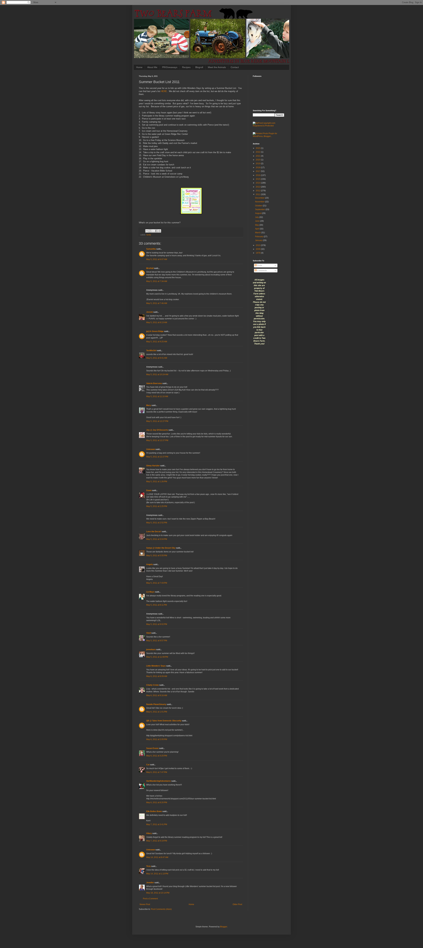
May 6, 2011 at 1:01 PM (156, 712)
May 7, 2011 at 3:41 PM (156, 824)
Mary (148, 405)
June (257, 221)
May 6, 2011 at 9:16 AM (156, 695)
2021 (258, 156)
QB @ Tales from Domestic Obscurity (163, 721)
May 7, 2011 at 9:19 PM (156, 841)
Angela (149, 564)
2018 (258, 167)
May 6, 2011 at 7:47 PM (156, 772)
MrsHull (150, 268)
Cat (148, 764)
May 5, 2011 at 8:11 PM (156, 605)
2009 (258, 249)
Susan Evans (152, 748)
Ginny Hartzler (153, 466)
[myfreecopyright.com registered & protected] (268, 126)
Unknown (150, 449)
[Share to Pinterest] (159, 231)
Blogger (223, 927)
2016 (258, 175)
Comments (262, 270)
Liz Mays (150, 592)
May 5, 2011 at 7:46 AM (156, 303)
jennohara (151, 649)
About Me (152, 67)
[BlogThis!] (150, 231)
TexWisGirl (151, 350)
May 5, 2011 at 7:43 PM (156, 583)
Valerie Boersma (154, 383)
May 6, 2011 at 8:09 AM (156, 676)
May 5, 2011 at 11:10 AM (157, 396)
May (257, 225)
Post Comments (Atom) (161, 909)
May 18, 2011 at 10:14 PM (157, 893)
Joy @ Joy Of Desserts (157, 430)
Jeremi (149, 312)
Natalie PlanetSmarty (156, 704)
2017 (258, 171)
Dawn (149, 490)
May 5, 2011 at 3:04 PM (156, 539)
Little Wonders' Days (156, 666)
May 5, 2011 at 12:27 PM (157, 421)
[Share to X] (153, 231)
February (259, 236)
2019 (258, 163)
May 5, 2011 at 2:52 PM (156, 522)
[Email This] (147, 231)
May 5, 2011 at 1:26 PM (156, 481)
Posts (259, 265)
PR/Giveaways (169, 67)
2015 (258, 179)
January (259, 240)
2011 (258, 194)
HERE (164, 91)
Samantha (151, 249)
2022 (258, 152)
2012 (258, 190)
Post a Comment (150, 898)
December (260, 198)
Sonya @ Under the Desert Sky (160, 548)
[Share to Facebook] (156, 231)
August (258, 213)
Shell (148, 633)
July (257, 217)
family (148, 235)
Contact (235, 67)
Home (139, 67)
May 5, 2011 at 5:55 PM (156, 555)
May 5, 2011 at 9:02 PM (156, 624)
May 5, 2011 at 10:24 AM (157, 374)
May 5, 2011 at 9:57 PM (156, 640)
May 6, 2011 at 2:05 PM (156, 739)
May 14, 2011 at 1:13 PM (157, 874)
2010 (258, 245)
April (257, 229)
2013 (258, 187)
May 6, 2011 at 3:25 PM (156, 756)
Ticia (148, 866)
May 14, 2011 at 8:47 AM (157, 857)
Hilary (149, 833)
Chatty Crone (152, 685)
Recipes (186, 67)
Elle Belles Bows (154, 811)
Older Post (237, 904)
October (259, 205)
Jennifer (150, 882)
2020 (258, 160)
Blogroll (199, 67)
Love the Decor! (153, 531)
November (260, 202)
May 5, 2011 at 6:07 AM (156, 259)
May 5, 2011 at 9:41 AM (156, 358)
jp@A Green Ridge (155, 331)
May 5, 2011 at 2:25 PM (156, 506)
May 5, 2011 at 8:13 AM (156, 322)
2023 (258, 148)
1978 (258, 253)
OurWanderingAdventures (158, 781)
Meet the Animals (217, 67)
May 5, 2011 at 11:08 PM (157, 657)
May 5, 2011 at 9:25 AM (156, 341)
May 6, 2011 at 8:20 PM (156, 802)
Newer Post (145, 904)
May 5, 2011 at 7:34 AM (156, 281)
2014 (258, 183)
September (260, 209)
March (258, 232)
